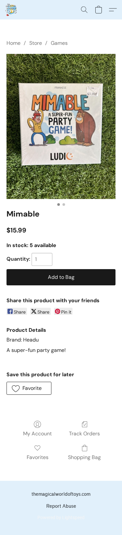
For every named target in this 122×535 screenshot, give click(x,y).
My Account (37, 433)
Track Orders (84, 433)
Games (59, 43)
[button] (11, 9)
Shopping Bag (84, 457)
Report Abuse (61, 506)
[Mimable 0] (61, 126)
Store (35, 43)
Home (13, 43)
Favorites (37, 457)
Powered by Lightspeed (61, 517)
